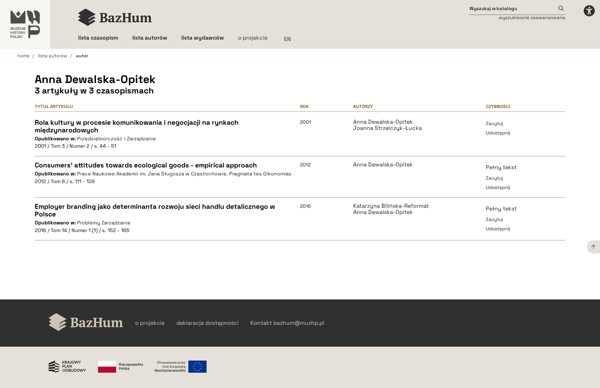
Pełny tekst (501, 167)
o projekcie (252, 37)
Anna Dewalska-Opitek (383, 122)
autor (82, 56)
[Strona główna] (115, 17)
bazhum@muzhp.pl (298, 323)
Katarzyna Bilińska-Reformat (391, 206)
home (23, 56)
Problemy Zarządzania (103, 223)
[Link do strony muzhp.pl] (25, 24)
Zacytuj (494, 123)
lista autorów (52, 56)
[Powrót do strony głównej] (86, 322)
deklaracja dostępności (207, 323)
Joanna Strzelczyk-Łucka (387, 128)
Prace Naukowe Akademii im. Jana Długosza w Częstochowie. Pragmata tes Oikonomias (184, 174)
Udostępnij (498, 133)
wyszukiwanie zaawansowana (532, 17)
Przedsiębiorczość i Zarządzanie (116, 138)
